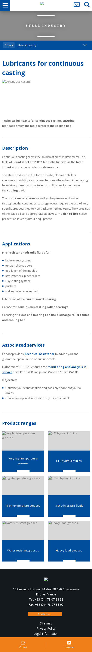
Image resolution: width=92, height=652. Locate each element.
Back (9, 45)
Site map (46, 623)
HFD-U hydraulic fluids (69, 506)
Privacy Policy (46, 628)
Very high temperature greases (23, 461)
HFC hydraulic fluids (69, 461)
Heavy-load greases (69, 550)
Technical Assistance (39, 354)
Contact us (45, 614)
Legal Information (46, 634)
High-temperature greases (23, 506)
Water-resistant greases (23, 550)
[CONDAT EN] (42, 4)
